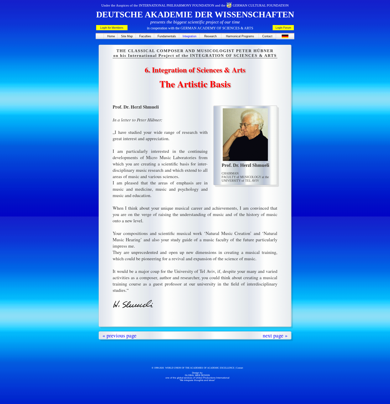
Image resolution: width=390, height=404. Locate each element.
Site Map (127, 36)
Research (210, 36)
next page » (275, 335)
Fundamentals (167, 36)
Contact (267, 36)
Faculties (145, 36)
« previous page (119, 335)
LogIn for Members (111, 27)
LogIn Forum (283, 27)
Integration (189, 36)
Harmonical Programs (240, 36)
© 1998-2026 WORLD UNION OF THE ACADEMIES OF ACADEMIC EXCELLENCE (193, 368)
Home (111, 36)
